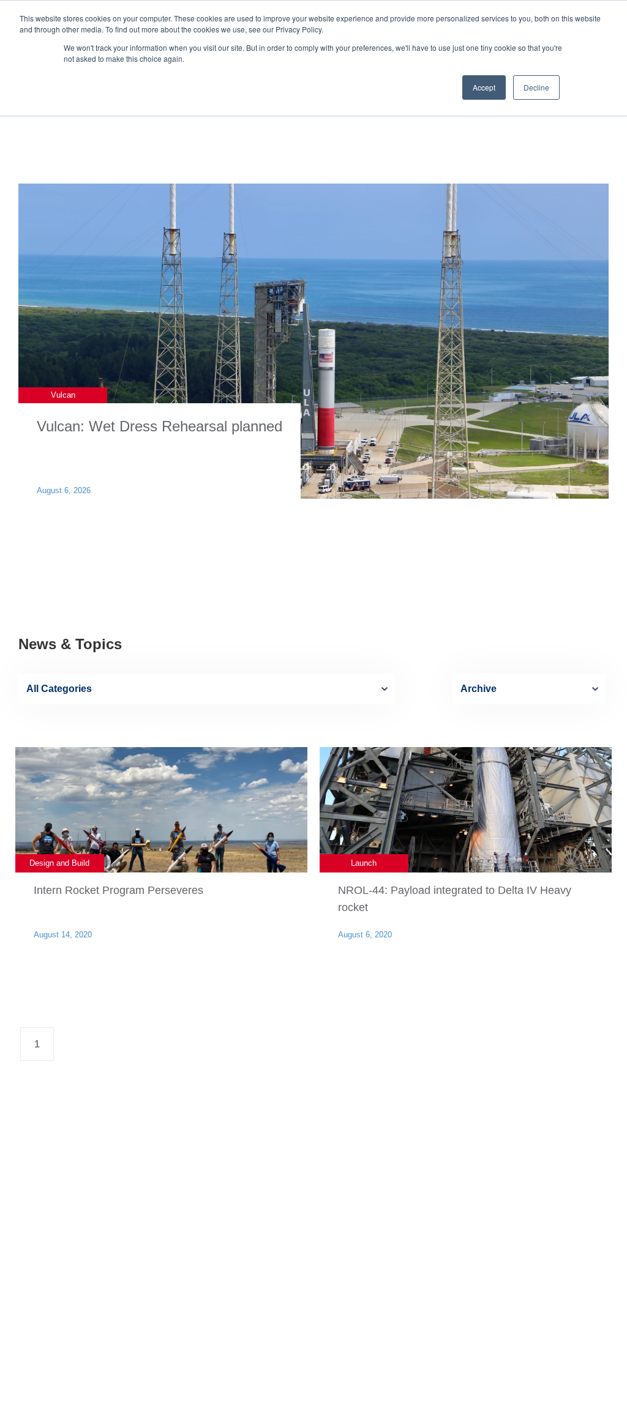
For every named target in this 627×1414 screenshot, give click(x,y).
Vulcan (63, 395)
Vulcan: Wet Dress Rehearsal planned (159, 426)
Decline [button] (536, 87)
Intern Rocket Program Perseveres (118, 890)
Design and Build (59, 863)
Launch (364, 863)
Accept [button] (484, 87)
